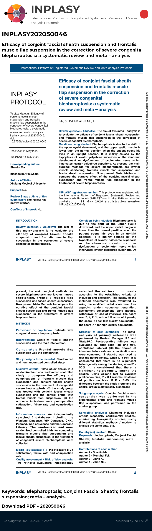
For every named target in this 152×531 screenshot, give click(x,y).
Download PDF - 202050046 (33, 506)
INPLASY (55, 9)
